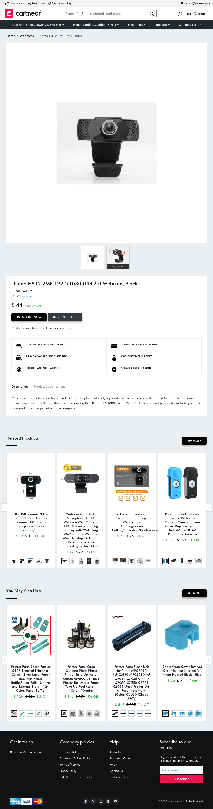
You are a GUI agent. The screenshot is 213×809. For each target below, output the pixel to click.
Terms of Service (70, 764)
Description (19, 386)
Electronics (135, 25)
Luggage (161, 25)
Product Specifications (50, 386)
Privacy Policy (68, 771)
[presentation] (4, 507)
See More (194, 440)
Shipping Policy (69, 752)
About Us (115, 752)
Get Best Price (66, 317)
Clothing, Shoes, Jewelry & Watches (36, 25)
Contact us (116, 771)
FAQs (113, 764)
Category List (188, 25)
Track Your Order (120, 758)
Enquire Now (30, 317)
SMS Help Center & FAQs (75, 777)
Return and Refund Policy (75, 758)
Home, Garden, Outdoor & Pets (94, 25)
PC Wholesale (21, 296)
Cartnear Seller (119, 777)
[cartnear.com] (23, 13)
